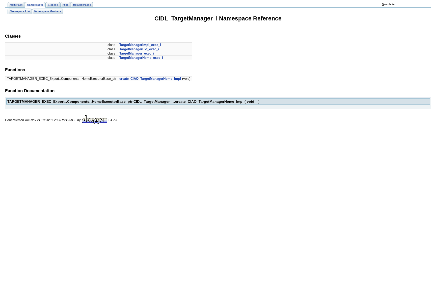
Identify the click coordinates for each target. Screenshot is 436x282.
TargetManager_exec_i (136, 53)
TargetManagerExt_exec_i (139, 49)
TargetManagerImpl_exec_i (140, 45)
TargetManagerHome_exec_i (141, 58)
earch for (389, 4)
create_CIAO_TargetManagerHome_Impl (150, 79)
